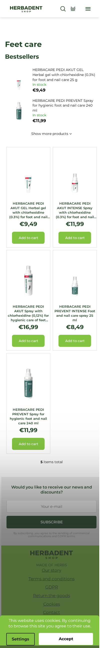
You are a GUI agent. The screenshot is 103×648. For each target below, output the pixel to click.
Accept (66, 638)
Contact (51, 612)
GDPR (51, 587)
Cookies (51, 604)
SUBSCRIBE (51, 522)
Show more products (49, 133)
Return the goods (51, 595)
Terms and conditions (51, 578)
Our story (51, 570)
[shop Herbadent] (51, 554)
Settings (20, 639)
